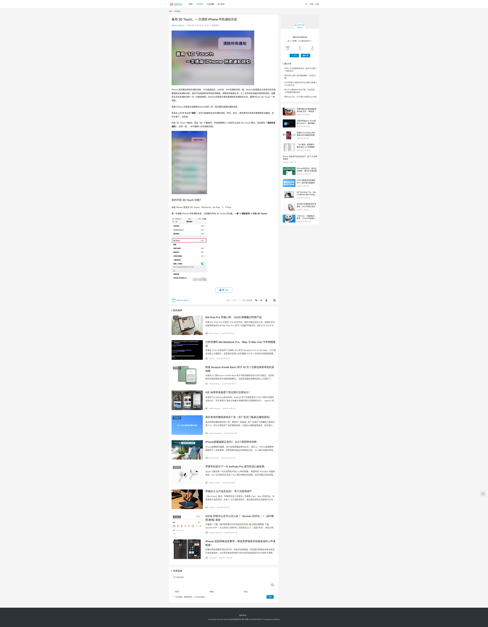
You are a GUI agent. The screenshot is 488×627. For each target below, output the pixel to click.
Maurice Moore (178, 25)
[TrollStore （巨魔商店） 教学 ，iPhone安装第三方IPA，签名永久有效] (289, 219)
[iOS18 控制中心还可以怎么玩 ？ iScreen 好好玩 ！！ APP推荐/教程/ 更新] (187, 524)
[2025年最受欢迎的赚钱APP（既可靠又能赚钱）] (289, 183)
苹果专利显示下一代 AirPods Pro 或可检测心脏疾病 (234, 466)
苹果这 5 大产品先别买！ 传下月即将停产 (228, 491)
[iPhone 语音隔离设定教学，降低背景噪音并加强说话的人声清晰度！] (187, 549)
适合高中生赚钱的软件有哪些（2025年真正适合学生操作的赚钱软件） (307, 206)
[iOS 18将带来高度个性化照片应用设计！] (187, 400)
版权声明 (242, 615)
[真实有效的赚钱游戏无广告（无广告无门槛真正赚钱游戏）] (187, 425)
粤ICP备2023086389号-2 (252, 619)
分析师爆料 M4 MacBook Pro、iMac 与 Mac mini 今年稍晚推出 (240, 344)
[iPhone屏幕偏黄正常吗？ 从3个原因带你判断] (187, 450)
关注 (295, 55)
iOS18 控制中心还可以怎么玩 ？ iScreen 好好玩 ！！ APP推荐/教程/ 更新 (239, 518)
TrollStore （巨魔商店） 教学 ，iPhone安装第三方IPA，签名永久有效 (307, 218)
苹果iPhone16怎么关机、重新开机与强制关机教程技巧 (307, 135)
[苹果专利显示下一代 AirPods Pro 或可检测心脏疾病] (187, 474)
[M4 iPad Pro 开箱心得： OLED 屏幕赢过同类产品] (187, 325)
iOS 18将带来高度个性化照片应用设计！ (228, 392)
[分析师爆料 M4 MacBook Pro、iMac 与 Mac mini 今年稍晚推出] (187, 350)
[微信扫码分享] (256, 300)
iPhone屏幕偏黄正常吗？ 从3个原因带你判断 (231, 442)
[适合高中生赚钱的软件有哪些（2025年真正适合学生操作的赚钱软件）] (289, 207)
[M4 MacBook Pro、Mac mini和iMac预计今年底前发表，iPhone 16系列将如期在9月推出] (289, 195)
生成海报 (248, 300)
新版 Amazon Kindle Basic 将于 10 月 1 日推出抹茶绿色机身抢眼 (239, 369)
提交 (270, 597)
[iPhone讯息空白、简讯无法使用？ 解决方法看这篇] (289, 171)
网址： (246, 592)
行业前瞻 (210, 4)
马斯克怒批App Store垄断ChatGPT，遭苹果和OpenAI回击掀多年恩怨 (306, 123)
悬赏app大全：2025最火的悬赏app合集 (300, 97)
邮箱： (212, 592)
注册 (317, 4)
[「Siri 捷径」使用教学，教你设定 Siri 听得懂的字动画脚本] (289, 147)
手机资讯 (199, 4)
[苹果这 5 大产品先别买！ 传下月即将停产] (187, 499)
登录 (311, 4)
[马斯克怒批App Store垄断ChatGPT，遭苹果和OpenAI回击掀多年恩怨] (289, 123)
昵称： (177, 592)
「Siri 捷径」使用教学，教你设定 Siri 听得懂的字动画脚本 (306, 146)
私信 (306, 55)
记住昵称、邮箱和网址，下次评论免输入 (190, 597)
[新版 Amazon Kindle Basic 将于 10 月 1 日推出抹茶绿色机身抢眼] (187, 375)
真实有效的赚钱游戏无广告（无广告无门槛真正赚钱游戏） (238, 417)
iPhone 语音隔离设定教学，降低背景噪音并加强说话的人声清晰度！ (240, 543)
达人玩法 (221, 4)
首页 (191, 4)
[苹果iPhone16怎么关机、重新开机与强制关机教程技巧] (289, 135)
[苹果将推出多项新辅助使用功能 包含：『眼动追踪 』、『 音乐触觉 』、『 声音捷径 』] (289, 112)
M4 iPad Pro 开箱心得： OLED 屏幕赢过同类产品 (233, 317)
